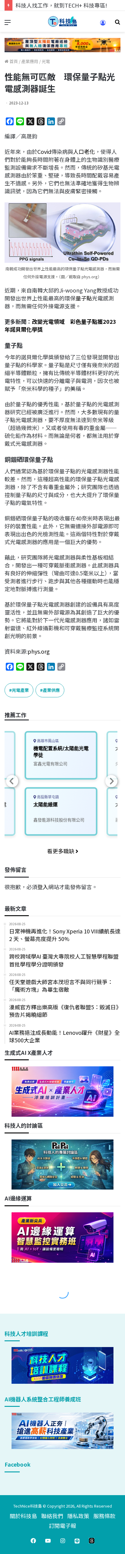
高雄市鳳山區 (47, 741)
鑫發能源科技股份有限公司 (58, 819)
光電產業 (20, 690)
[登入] (102, 25)
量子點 (84, 298)
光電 (46, 61)
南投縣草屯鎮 (47, 797)
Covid (44, 151)
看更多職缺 (61, 851)
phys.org (39, 651)
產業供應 (51, 690)
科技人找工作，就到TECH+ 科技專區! (61, 5)
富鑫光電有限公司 (50, 763)
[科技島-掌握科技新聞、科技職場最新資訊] (62, 21)
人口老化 (84, 151)
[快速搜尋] (117, 24)
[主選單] (8, 24)
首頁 (13, 61)
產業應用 (29, 61)
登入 (42, 887)
